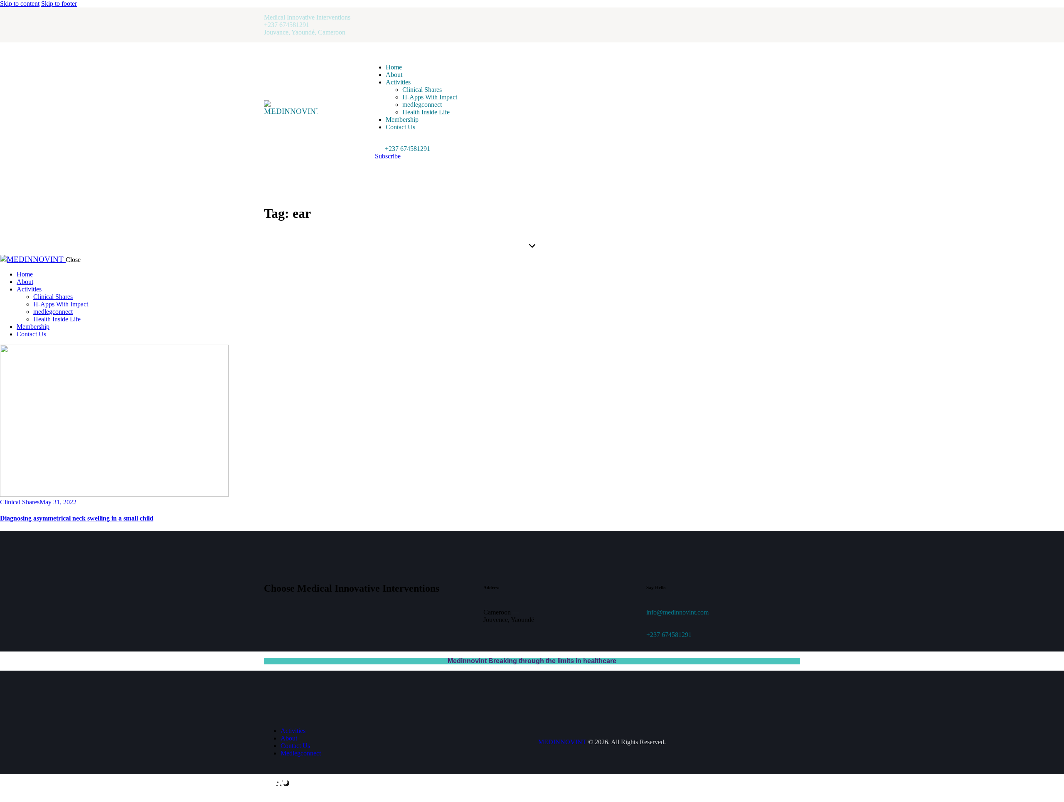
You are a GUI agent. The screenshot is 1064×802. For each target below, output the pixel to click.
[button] (373, 141)
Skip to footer (59, 3)
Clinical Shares (19, 502)
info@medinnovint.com (677, 612)
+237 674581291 (669, 634)
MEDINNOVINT (562, 741)
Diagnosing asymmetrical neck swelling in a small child (76, 518)
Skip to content (19, 3)
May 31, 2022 (57, 502)
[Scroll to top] (4, 798)
